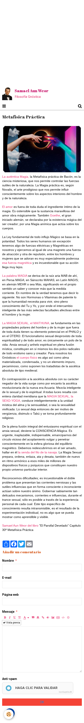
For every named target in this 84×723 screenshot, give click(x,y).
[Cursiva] (9, 617)
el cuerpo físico (27, 357)
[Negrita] (4, 617)
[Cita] (33, 617)
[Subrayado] (14, 617)
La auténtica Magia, (16, 176)
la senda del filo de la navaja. (38, 452)
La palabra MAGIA (15, 275)
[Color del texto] (26, 617)
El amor (8, 206)
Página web (10, 594)
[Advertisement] (42, 42)
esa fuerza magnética (17, 262)
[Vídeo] (58, 617)
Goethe (55, 215)
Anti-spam (9, 679)
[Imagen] (53, 617)
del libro (33, 525)
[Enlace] (42, 617)
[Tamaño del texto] (19, 617)
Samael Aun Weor (14, 525)
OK (42, 702)
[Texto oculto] (47, 617)
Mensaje (8, 611)
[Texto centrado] (37, 617)
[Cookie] (9, 714)
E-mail (6, 577)
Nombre (8, 560)
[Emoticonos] (68, 617)
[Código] (63, 617)
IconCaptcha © (65, 692)
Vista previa (13, 622)
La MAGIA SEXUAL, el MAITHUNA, (26, 323)
